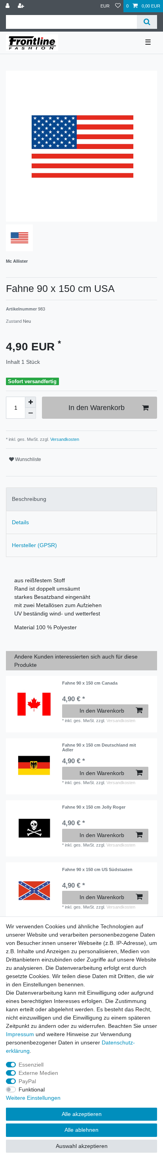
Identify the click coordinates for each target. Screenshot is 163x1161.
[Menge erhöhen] (30, 402)
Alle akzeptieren (82, 1114)
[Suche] (147, 22)
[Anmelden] (8, 6)
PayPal (27, 1081)
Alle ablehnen (81, 1130)
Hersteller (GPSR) (34, 545)
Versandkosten (64, 439)
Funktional (32, 1089)
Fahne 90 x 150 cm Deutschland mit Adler (99, 747)
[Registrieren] (21, 6)
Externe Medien (38, 1073)
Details (20, 522)
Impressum (20, 1034)
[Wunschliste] (117, 6)
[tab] (81, 499)
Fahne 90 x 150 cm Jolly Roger (93, 807)
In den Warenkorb (96, 408)
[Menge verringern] (30, 413)
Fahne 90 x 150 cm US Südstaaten (97, 869)
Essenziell (31, 1064)
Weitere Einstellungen (33, 1098)
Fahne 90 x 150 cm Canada (90, 683)
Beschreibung (29, 499)
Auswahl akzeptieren (82, 1146)
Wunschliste (27, 459)
